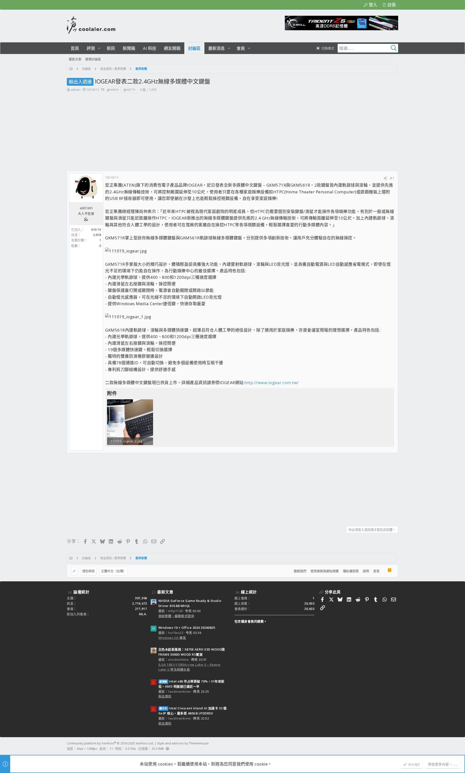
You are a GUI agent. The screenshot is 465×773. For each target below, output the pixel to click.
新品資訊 (164, 696)
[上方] (383, 571)
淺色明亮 (88, 571)
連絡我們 (300, 571)
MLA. (143, 614)
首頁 (376, 571)
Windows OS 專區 (172, 638)
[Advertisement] (232, 129)
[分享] (385, 178)
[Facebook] (396, 746)
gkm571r (129, 89)
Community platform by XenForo (110, 743)
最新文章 (165, 592)
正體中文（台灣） (113, 571)
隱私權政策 (351, 571)
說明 (366, 571)
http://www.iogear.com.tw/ (272, 382)
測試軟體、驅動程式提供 (176, 616)
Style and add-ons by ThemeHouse (183, 743)
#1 (392, 178)
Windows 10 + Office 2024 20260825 (186, 627)
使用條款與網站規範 (324, 571)
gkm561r (113, 89)
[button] (99, 48)
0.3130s (130, 748)
